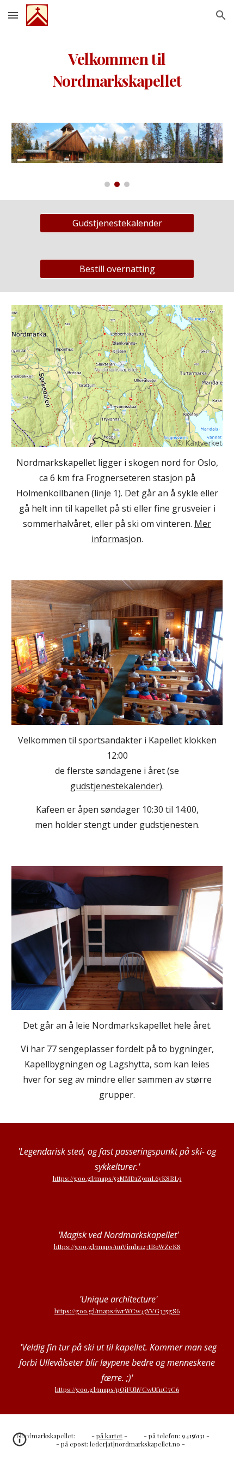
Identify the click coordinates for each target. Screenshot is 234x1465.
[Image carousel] (117, 155)
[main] (117, 70)
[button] (13, 15)
